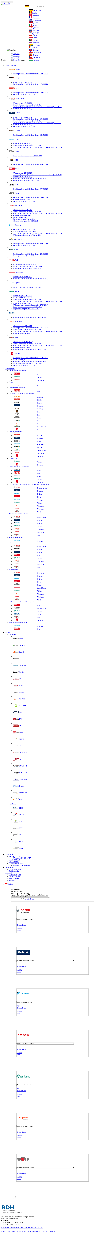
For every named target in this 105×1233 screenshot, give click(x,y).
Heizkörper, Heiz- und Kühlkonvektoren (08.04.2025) (30, 164)
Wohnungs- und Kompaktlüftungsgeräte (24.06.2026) (30, 361)
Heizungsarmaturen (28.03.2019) (24, 256)
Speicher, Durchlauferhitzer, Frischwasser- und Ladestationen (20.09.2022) (37, 213)
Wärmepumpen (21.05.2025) (22, 347)
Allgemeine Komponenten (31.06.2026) (26, 180)
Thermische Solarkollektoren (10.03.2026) (27, 299)
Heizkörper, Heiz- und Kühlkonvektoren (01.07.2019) (30, 243)
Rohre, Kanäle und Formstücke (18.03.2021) (27, 287)
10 (25, 899)
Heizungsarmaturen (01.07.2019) (24, 245)
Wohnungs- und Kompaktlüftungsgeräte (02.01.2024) (30, 349)
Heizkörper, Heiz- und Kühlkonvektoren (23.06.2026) (30, 254)
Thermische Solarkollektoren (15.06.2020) (27, 344)
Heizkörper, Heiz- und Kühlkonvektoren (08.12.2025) (30, 119)
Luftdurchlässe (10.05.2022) (22, 360)
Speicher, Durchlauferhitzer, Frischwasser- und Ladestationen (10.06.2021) (37, 147)
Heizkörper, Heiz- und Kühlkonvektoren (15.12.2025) (30, 328)
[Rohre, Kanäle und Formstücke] (29, 893)
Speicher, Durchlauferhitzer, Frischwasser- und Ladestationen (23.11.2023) (37, 123)
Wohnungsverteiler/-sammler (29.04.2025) (27, 268)
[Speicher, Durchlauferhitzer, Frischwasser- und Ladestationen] (29, 895)
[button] (34, 6)
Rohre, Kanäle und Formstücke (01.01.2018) (27, 156)
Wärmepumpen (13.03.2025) (22, 109)
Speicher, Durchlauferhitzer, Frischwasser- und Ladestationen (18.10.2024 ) (37, 107)
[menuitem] (15, 54)
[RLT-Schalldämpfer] (29, 891)
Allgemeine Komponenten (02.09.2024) (26, 221)
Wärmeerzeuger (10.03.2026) (22, 296)
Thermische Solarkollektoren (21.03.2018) (27, 212)
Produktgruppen (10, 369)
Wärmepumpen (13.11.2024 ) (22, 215)
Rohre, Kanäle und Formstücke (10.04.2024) (27, 266)
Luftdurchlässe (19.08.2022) (22, 297)
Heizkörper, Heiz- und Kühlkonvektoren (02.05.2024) (30, 135)
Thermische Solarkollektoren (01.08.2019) (27, 121)
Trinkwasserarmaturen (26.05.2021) (24, 231)
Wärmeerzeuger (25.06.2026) (22, 173)
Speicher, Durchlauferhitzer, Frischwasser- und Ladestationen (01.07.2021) (37, 233)
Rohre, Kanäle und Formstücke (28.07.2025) (27, 307)
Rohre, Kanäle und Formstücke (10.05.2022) (27, 363)
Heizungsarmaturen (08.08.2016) (24, 126)
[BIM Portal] (5, 4)
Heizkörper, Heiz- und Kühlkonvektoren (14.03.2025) (30, 74)
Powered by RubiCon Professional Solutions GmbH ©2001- (22, 1228)
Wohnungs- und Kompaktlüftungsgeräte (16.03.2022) (30, 278)
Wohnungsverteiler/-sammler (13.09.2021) (27, 235)
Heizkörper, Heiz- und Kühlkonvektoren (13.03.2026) (30, 197)
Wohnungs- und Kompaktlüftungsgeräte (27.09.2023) (30, 305)
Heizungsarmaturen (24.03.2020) (24, 94)
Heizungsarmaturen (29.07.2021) (24, 229)
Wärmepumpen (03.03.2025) (22, 333)
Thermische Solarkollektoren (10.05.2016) (27, 329)
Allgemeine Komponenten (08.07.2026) (26, 309)
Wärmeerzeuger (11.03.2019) (22, 82)
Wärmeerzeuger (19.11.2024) (22, 210)
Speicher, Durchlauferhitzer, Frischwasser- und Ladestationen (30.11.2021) (37, 345)
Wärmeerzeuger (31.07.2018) (22, 326)
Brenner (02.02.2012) (20, 217)
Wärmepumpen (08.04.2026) (22, 177)
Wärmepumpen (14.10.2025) (22, 277)
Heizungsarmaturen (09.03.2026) (24, 201)
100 (33, 899)
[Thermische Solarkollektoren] (29, 897)
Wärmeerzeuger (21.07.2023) (22, 117)
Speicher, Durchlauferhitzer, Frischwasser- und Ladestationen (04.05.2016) (37, 331)
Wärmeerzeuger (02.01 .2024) (23, 342)
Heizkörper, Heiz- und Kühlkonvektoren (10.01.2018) (30, 84)
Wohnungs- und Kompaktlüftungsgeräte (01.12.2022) (30, 317)
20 (28, 899)
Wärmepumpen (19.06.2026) (22, 143)
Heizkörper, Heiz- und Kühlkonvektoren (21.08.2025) (30, 93)
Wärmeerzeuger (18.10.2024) (22, 103)
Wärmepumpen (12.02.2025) (22, 199)
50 (30, 899)
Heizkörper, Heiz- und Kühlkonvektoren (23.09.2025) (30, 358)
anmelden (52, 1231)
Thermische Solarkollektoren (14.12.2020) (27, 145)
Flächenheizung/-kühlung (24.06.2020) (25, 264)
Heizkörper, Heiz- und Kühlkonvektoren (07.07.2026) (30, 189)
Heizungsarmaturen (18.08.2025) (24, 365)
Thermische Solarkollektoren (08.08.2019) (27, 105)
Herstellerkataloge (11, 65)
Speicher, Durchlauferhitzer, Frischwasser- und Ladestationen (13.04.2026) (37, 301)
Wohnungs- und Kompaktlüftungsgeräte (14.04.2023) (30, 178)
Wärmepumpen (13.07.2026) (22, 303)
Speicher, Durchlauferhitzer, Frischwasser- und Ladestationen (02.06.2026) (37, 175)
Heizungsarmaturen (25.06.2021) (24, 219)
